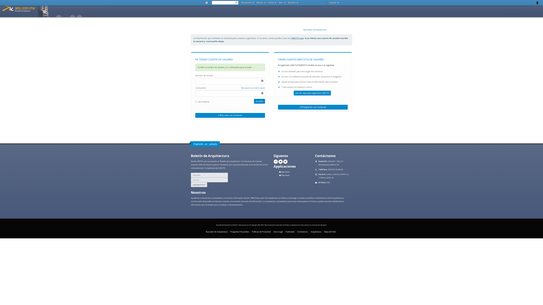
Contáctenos (302, 232)
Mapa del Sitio (330, 232)
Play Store (285, 175)
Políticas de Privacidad (261, 232)
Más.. (281, 3)
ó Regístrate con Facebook (313, 107)
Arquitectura (316, 232)
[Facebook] (276, 162)
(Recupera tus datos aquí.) (253, 88)
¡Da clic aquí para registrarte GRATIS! (312, 93)
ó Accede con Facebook (230, 115)
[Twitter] (280, 162)
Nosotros (292, 3)
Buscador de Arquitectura (315, 30)
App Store (285, 172)
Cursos (271, 3)
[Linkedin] (285, 162)
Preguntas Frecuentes (239, 232)
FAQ (328, 182)
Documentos (246, 3)
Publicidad (290, 232)
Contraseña (200, 88)
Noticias (260, 3)
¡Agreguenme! (199, 184)
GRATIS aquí (297, 38)
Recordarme (203, 101)
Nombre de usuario (204, 75)
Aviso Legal (278, 232)
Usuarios (333, 3)
